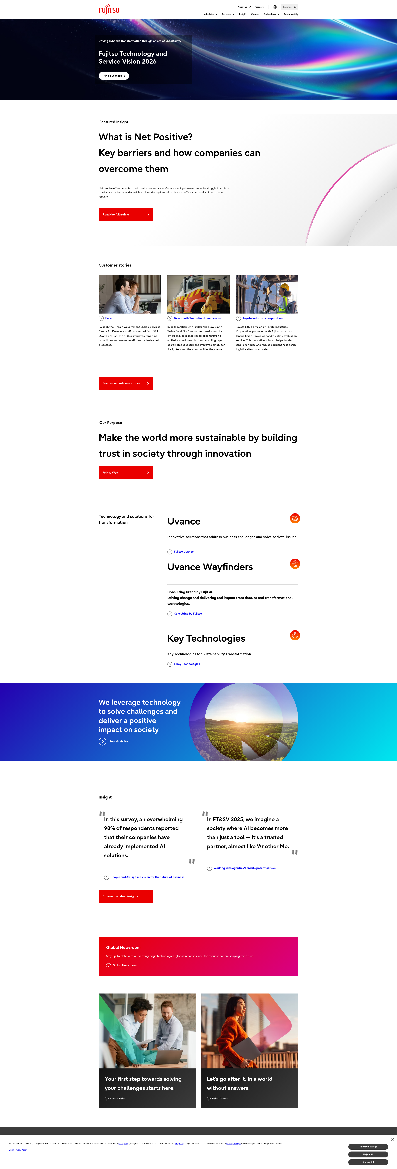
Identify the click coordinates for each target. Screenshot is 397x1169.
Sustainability (291, 14)
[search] (295, 6)
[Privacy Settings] (233, 1143)
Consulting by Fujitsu (188, 613)
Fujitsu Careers (220, 1098)
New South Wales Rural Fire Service (198, 318)
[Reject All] (179, 1143)
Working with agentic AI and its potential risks (245, 868)
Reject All (368, 1154)
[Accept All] (123, 1143)
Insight (242, 14)
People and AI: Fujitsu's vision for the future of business (147, 877)
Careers (259, 7)
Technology (270, 14)
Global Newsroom (124, 965)
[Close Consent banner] (392, 1139)
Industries (209, 14)
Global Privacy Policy (18, 1150)
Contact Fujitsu (118, 1098)
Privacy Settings (368, 1146)
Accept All (368, 1162)
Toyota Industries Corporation (263, 318)
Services (226, 14)
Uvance (255, 14)
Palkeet (110, 318)
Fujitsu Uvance (184, 551)
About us (242, 7)
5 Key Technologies (187, 664)
